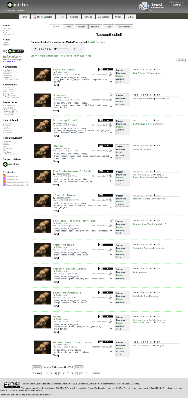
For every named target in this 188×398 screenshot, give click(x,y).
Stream (119, 70)
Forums (6, 30)
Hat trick (6, 74)
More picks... (10, 115)
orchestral (72, 181)
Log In (177, 4)
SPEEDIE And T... (10, 72)
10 (81, 373)
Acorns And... (8, 131)
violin (56, 181)
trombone (65, 133)
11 (86, 373)
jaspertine (160, 248)
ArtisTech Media (154, 388)
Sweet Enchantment (143, 177)
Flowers (6, 127)
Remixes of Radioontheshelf (17, 182)
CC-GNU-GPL (62, 388)
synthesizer (80, 205)
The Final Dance (64, 69)
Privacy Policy (35, 390)
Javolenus (147, 149)
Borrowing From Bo (66, 120)
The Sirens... (8, 132)
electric (57, 82)
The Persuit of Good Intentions (74, 220)
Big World (7, 125)
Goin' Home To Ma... (143, 73)
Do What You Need (143, 98)
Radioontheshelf (63, 72)
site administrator (42, 395)
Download (121, 73)
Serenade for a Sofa (143, 320)
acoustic (57, 130)
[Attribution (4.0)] (105, 244)
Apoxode (6, 145)
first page (37, 373)
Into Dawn (7, 70)
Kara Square (7, 152)
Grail (135, 272)
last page (96, 373)
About (5, 32)
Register (6, 45)
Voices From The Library (69, 268)
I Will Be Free (96, 42)
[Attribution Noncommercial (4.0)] (105, 120)
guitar (84, 77)
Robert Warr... (161, 199)
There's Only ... (9, 93)
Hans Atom (7, 141)
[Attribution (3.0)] (105, 195)
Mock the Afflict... (142, 199)
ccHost (37, 388)
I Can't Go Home (64, 195)
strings (63, 181)
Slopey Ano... (8, 123)
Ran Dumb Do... (163, 98)
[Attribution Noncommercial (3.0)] (105, 69)
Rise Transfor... (9, 113)
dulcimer (86, 352)
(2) (120, 158)
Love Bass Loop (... (143, 322)
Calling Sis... (160, 175)
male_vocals (73, 77)
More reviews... (11, 154)
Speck (5, 143)
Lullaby (137, 296)
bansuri (85, 80)
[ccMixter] (18, 7)
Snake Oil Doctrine (143, 248)
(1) (120, 133)
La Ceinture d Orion (143, 124)
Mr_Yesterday (8, 148)
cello (105, 80)
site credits (20, 395)
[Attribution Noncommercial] (111, 95)
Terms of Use (17, 390)
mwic (5, 146)
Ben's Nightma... (10, 95)
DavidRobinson (151, 296)
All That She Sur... (142, 175)
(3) (120, 82)
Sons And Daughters (67, 292)
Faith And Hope (63, 244)
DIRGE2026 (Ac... (10, 109)
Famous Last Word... (144, 224)
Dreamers (59, 95)
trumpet (105, 156)
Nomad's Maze (9, 77)
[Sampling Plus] (111, 221)
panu (160, 73)
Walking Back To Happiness (72, 342)
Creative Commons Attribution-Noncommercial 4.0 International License (104, 384)
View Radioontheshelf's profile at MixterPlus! (61, 55)
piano (62, 80)
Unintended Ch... (10, 75)
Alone (136, 149)
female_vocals (68, 105)
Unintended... (8, 129)
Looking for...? (8, 34)
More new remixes (12, 79)
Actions (120, 79)
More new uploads (12, 97)
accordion (89, 130)
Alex (4, 150)
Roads (57, 316)
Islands (58, 145)
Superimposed (9, 105)
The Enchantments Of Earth (72, 171)
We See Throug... (10, 107)
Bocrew (160, 124)
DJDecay (161, 322)
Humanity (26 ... (10, 111)
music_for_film (73, 80)
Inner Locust (8, 90)
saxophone (96, 80)
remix (63, 77)
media (56, 77)
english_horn (88, 105)
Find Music (7, 29)
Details (120, 76)
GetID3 (119, 388)
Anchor (144, 272)
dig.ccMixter (10, 61)
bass (56, 80)
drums (56, 105)
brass (73, 133)
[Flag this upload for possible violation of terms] (111, 82)
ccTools (96, 388)
